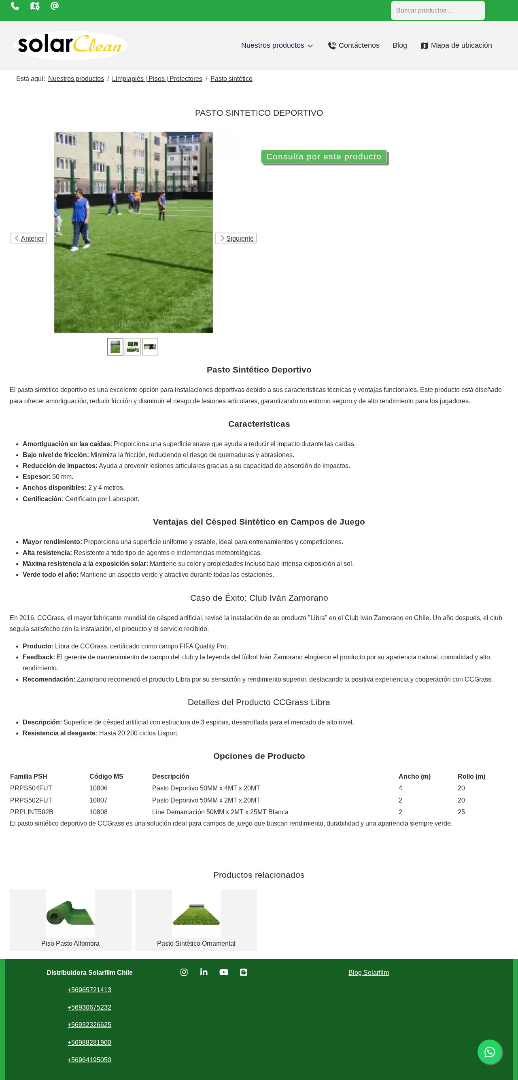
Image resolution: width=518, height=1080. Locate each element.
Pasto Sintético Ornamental (196, 943)
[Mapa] (35, 6)
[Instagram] (184, 972)
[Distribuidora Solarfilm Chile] (70, 45)
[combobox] (438, 10)
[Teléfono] (15, 6)
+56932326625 (89, 1024)
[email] (54, 6)
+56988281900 (89, 1042)
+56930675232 (89, 1007)
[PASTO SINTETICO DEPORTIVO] (133, 232)
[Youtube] (224, 972)
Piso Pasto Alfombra (70, 943)
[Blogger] (244, 972)
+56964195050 (89, 1060)
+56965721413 (89, 990)
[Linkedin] (204, 972)
